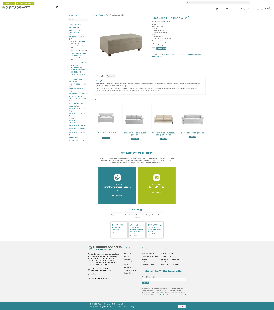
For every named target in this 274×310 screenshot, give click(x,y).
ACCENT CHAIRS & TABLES (77, 89)
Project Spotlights (242, 9)
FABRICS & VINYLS (74, 140)
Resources (230, 9)
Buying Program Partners (150, 256)
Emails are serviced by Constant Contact (173, 295)
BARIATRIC (72, 106)
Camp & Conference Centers (170, 259)
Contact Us (127, 253)
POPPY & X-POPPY (158, 57)
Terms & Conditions (130, 270)
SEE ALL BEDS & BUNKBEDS (77, 128)
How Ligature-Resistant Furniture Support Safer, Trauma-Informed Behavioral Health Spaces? (136, 228)
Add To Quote (161, 48)
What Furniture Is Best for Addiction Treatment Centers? (118, 227)
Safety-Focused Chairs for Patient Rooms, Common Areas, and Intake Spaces (154, 227)
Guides (144, 262)
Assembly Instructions (149, 253)
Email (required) (148, 277)
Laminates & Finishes (148, 265)
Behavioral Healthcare (168, 256)
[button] (144, 19)
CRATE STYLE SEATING (78, 75)
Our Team (127, 256)
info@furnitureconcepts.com (26, 3)
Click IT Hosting (129, 307)
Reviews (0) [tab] (111, 76)
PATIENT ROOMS (74, 96)
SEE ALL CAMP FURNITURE (77, 133)
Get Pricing (268, 9)
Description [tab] (100, 76)
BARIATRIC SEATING (77, 50)
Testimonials (128, 262)
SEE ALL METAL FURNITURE (77, 109)
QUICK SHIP (72, 27)
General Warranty (129, 267)
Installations (251, 9)
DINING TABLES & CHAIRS (77, 84)
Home (95, 15)
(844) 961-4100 (10, 3)
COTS (70, 118)
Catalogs (144, 259)
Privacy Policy (128, 273)
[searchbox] (218, 2)
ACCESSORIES (73, 137)
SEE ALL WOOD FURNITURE (77, 113)
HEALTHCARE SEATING (180, 54)
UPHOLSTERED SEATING (76, 37)
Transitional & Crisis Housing (170, 265)
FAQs (126, 265)
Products (220, 9)
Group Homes (165, 262)
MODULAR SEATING (194, 54)
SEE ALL (169, 54)
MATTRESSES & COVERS (76, 93)
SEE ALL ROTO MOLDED (76, 125)
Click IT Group (111, 307)
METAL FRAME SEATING (79, 58)
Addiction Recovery (167, 253)
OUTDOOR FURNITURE (75, 103)
